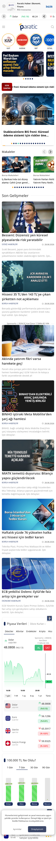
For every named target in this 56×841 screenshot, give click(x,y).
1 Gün (10, 767)
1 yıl (40, 696)
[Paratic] (28, 27)
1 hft (16, 696)
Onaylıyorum (37, 829)
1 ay (24, 696)
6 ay (32, 696)
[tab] (23, 78)
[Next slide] (50, 151)
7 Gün (22, 767)
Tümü (48, 696)
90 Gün (46, 767)
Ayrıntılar (17, 829)
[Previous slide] (44, 151)
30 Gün (34, 767)
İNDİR (49, 6)
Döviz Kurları (37, 623)
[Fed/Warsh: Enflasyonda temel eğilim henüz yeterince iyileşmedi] (23, 64)
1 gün (8, 696)
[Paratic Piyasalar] (49, 618)
